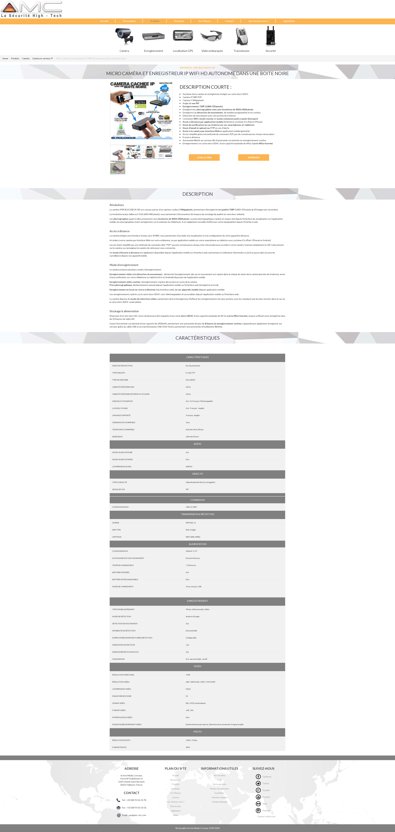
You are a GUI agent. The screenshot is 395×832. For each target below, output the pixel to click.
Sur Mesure (204, 20)
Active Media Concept (198, 828)
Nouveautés (129, 20)
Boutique (179, 20)
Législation (289, 20)
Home (5, 58)
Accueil (104, 20)
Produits (154, 20)
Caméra (25, 58)
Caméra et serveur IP (42, 58)
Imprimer (253, 157)
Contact (229, 20)
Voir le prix (204, 157)
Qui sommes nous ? (258, 20)
